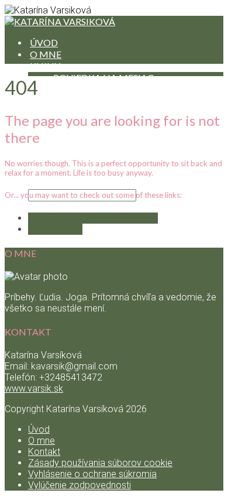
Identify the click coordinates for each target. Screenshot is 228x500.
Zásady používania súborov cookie (100, 462)
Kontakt (44, 451)
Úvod (39, 429)
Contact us (55, 229)
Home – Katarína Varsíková (93, 218)
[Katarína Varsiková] (60, 21)
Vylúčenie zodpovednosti (79, 485)
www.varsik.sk (34, 388)
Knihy (45, 65)
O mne (41, 440)
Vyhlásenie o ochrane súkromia (92, 474)
